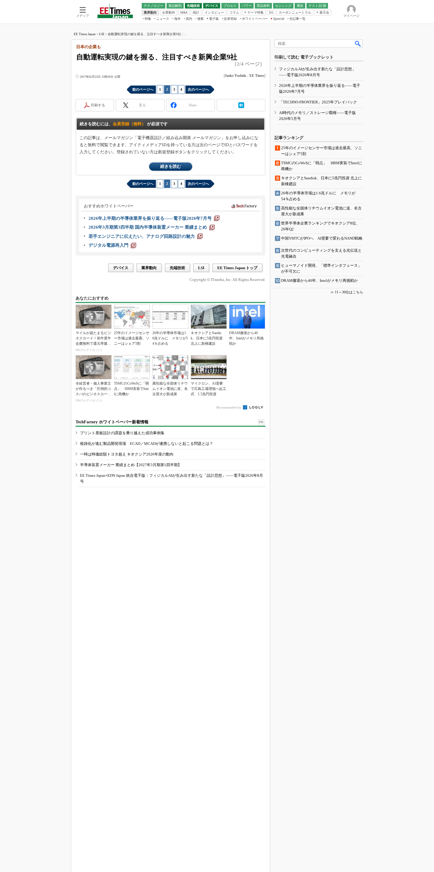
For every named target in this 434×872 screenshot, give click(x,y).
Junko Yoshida (235, 76)
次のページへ (198, 89)
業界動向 (149, 268)
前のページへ (143, 89)
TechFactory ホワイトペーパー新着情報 (112, 422)
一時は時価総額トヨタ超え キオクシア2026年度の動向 (127, 454)
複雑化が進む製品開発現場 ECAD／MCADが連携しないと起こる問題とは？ (146, 443)
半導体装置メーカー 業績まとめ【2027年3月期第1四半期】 (131, 465)
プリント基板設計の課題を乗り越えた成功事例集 (122, 433)
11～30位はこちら (349, 292)
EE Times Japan (85, 34)
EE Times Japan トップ (237, 268)
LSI (101, 34)
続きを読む (170, 166)
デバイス (120, 268)
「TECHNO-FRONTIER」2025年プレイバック (318, 102)
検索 (358, 43)
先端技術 (177, 268)
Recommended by (229, 407)
